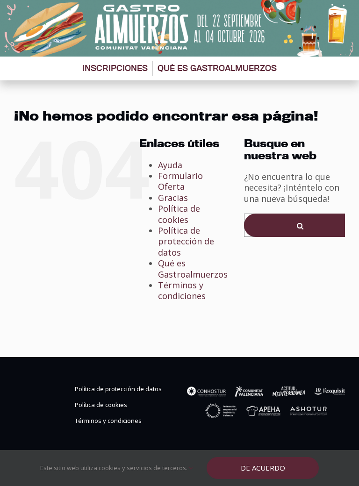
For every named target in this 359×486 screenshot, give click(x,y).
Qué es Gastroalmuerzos (217, 68)
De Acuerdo (263, 467)
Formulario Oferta (180, 181)
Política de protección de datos (186, 241)
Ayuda (170, 165)
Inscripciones (115, 68)
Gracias (173, 197)
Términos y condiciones (182, 290)
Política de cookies (179, 214)
